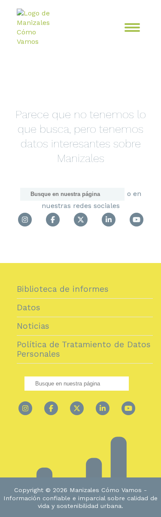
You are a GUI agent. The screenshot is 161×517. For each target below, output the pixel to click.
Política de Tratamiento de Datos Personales (84, 349)
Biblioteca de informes (63, 289)
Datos (28, 307)
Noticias (33, 326)
